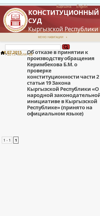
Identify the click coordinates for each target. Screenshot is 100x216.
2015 (11, 54)
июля (21, 54)
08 (30, 54)
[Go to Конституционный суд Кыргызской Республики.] (2, 54)
